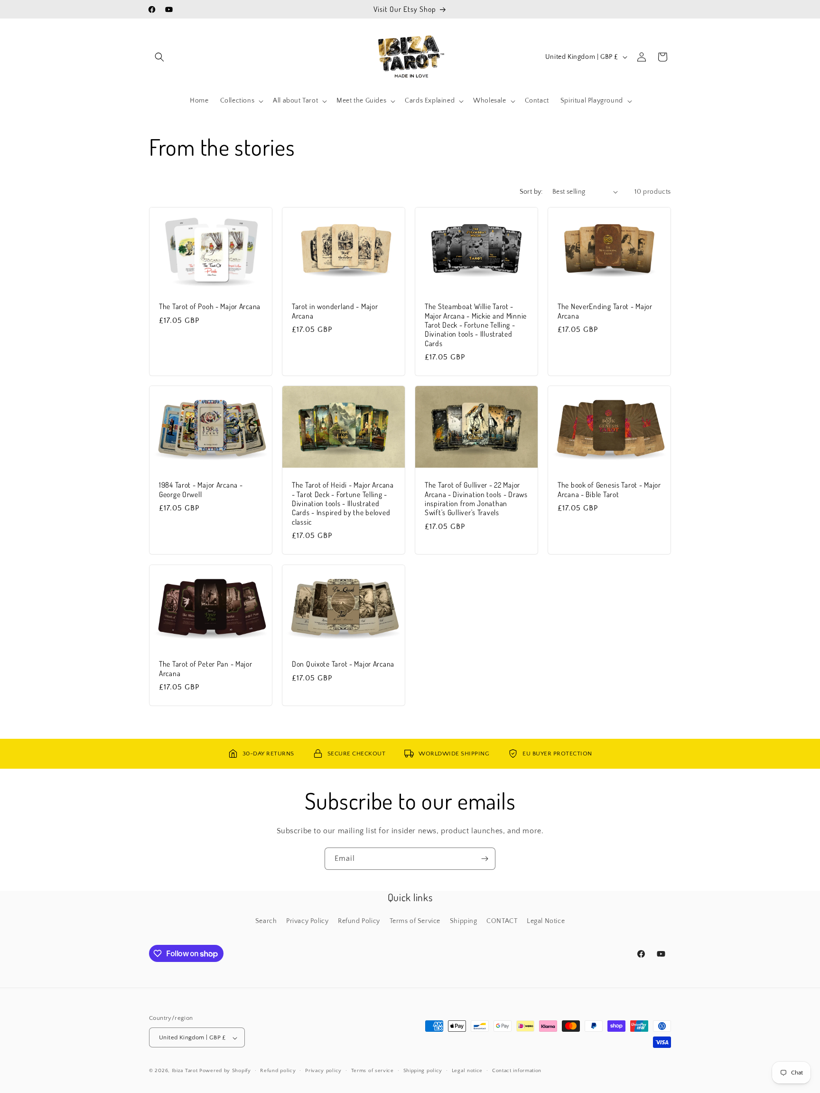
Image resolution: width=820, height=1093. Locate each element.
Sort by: (531, 192)
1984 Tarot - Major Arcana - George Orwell (200, 490)
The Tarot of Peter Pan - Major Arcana (205, 669)
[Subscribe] (484, 859)
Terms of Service (415, 921)
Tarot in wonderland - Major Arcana (335, 311)
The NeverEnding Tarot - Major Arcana (605, 311)
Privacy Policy (307, 921)
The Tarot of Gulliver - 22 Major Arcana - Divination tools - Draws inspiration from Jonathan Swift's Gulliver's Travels (476, 499)
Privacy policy (323, 1071)
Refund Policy (359, 921)
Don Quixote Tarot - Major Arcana (343, 664)
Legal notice (467, 1071)
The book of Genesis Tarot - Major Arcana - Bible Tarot (609, 490)
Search (266, 921)
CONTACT (501, 921)
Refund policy (278, 1071)
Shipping (463, 921)
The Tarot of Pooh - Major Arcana (210, 306)
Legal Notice (546, 921)
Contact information (516, 1071)
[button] (159, 57)
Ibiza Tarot (185, 1071)
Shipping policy (423, 1071)
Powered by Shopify (225, 1071)
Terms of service (372, 1071)
